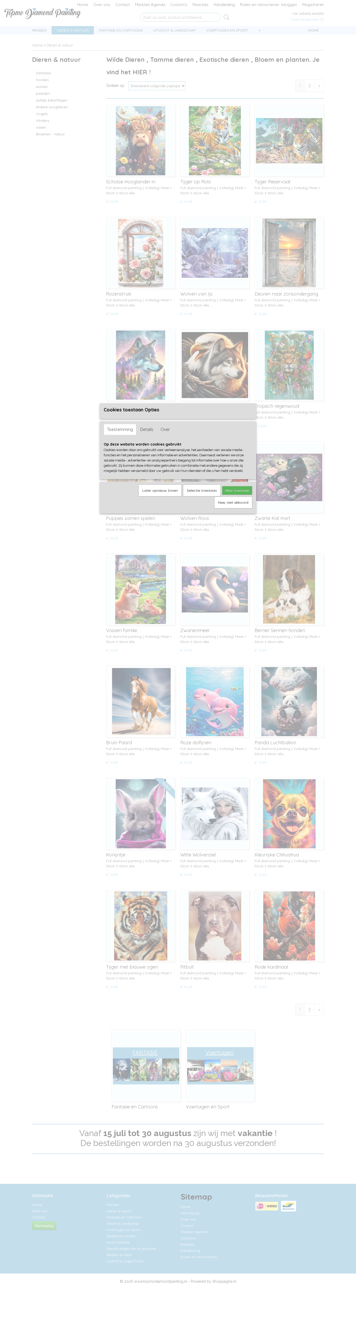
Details (146, 429)
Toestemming (120, 429)
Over (165, 429)
